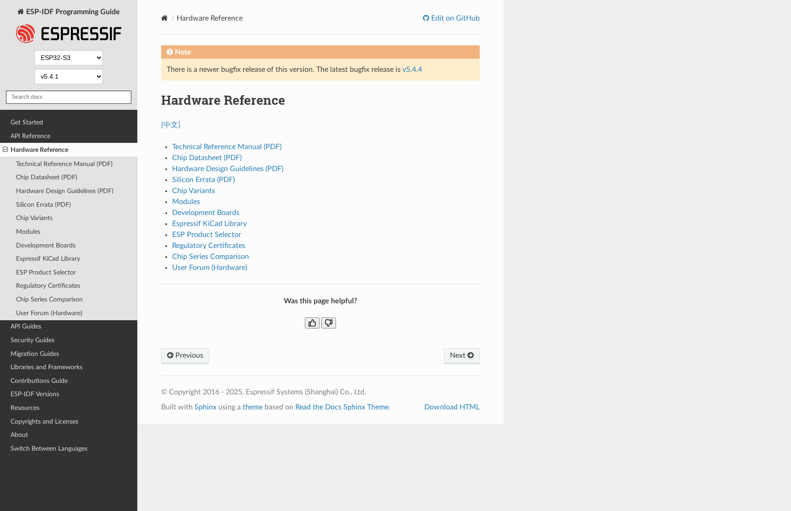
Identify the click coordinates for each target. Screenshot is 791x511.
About (19, 434)
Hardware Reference (39, 149)
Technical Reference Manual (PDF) (64, 164)
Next (458, 355)
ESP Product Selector (46, 272)
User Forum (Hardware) (49, 313)
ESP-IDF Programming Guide (72, 12)
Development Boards (46, 245)
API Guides (26, 326)
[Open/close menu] (5, 150)
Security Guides (32, 340)
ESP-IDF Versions (35, 394)
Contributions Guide (39, 380)
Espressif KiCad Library (48, 258)
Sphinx (206, 407)
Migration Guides (35, 353)
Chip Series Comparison (49, 299)
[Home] (164, 18)
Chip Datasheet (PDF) (46, 177)
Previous (188, 355)
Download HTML (452, 407)
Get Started (27, 122)
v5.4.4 (412, 69)
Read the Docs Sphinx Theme (342, 407)
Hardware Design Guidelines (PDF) (65, 191)
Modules (28, 231)
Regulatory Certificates (48, 285)
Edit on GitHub (454, 18)
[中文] (170, 125)
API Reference (30, 136)
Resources (25, 407)
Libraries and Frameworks (46, 367)
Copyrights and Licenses (44, 421)
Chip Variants (34, 218)
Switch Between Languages (49, 448)
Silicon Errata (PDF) (43, 204)
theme (253, 407)
